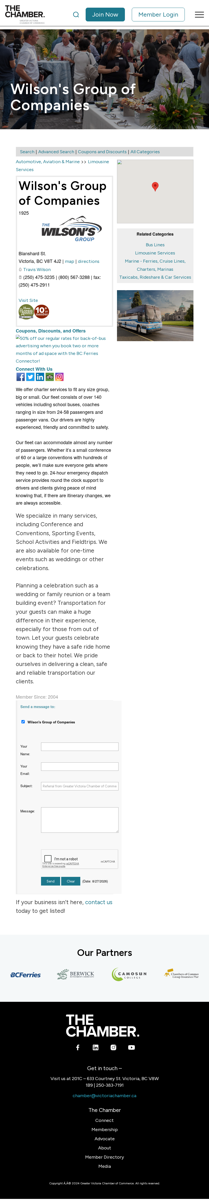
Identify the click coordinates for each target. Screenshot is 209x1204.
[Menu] (197, 14)
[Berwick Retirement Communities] (65, 975)
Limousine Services (155, 253)
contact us (98, 902)
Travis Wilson (37, 269)
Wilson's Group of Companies (63, 193)
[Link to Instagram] (113, 1048)
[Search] (76, 14)
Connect (104, 1120)
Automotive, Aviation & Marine (48, 161)
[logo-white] (102, 1026)
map (69, 261)
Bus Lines (155, 245)
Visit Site (28, 300)
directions (88, 261)
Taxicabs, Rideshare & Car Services (155, 277)
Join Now (105, 14)
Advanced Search (56, 152)
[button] (155, 187)
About (104, 1148)
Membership (105, 1129)
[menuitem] (129, 14)
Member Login (158, 14)
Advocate (105, 1139)
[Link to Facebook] (78, 1048)
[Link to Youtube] (131, 1048)
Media (104, 1166)
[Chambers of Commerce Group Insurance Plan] (172, 975)
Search (27, 152)
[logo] (25, 14)
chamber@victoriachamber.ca (104, 1095)
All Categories (145, 152)
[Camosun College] (119, 975)
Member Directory (104, 1157)
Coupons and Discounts (102, 152)
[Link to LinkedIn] (96, 1048)
